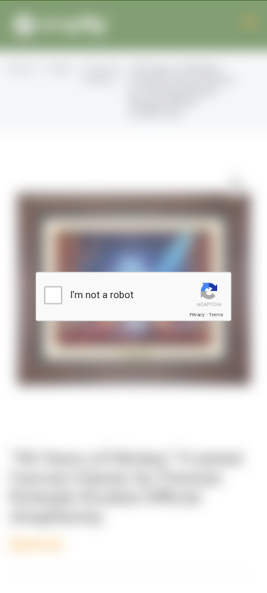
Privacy (197, 315)
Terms (216, 315)
